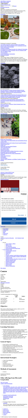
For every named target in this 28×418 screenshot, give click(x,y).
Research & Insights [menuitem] (5, 55)
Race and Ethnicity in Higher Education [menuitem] (9, 90)
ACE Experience (4, 52)
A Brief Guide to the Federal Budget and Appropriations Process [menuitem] (14, 140)
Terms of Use (6, 410)
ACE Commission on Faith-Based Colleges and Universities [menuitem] (13, 46)
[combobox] (7, 6)
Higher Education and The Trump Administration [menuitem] (11, 153)
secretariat (5, 403)
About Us (5, 234)
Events (4, 231)
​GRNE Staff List (4, 165)
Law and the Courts (5, 148)
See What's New (4, 113)
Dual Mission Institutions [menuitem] (9, 45)
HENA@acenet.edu (5, 169)
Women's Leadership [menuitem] (9, 91)
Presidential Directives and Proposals (8, 152)
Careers (4, 414)
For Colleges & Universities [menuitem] (21, 49)
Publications (5, 229)
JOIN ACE (3, 226)
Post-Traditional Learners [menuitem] (21, 96)
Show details (21, 215)
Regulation (3, 154)
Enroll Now (3, 14)
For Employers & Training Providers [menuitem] (8, 49)
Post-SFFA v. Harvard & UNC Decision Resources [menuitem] (11, 92)
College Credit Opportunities (6, 383)
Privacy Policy (6, 411)
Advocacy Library (4, 172)
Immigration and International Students (8, 146)
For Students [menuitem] (3, 50)
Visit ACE (5, 413)
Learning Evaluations (5, 48)
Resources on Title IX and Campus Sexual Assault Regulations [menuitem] (13, 142)
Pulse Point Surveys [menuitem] (5, 104)
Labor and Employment (5, 147)
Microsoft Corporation (5, 282)
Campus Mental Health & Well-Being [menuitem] (8, 94)
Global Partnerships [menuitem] (19, 99)
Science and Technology (6, 155)
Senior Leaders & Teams (6, 103)
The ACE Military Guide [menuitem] (6, 51)
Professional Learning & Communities (8, 43)
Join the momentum (5, 179)
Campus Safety (4, 141)
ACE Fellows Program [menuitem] (5, 44)
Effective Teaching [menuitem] (16, 97)
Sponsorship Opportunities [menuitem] (9, 53)
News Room (5, 228)
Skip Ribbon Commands (6, 1)
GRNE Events (11, 172)
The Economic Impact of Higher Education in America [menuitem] (12, 151)
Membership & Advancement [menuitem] (7, 173)
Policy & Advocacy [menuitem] (5, 106)
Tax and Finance (4, 158)
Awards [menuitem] (2, 53)
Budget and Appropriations (6, 139)
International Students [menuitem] (5, 100)
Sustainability (3, 157)
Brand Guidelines (6, 412)
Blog (4, 232)
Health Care (3, 145)
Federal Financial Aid (5, 144)
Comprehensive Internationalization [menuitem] (8, 99)
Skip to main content (5, 2)
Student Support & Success (6, 93)
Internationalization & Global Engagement (9, 98)
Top (1, 240)
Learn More (3, 63)
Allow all (14, 219)
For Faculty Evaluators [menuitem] (10, 50)
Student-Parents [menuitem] (12, 96)
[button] (14, 6)
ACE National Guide (19, 238)
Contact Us (5, 408)
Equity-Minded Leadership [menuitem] (19, 91)
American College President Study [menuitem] (16, 104)
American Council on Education (7, 238)
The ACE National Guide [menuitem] (21, 50)
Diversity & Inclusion (5, 89)
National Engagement (5, 149)
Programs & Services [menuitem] (5, 7)
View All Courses (4, 382)
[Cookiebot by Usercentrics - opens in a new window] (21, 194)
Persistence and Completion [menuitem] (6, 97)
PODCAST (5, 233)
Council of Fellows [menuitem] (14, 44)
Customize (13, 222)
